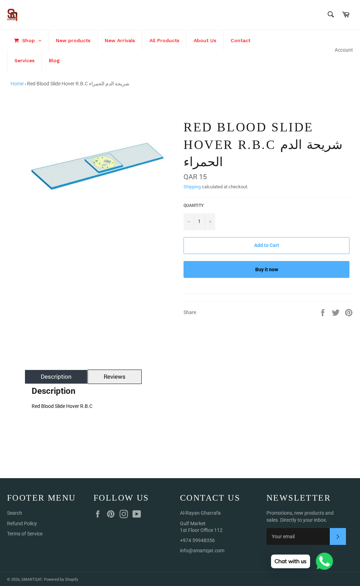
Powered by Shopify (61, 579)
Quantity (194, 205)
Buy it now (266, 269)
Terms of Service (25, 533)
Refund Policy (22, 523)
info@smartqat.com (202, 550)
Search (14, 513)
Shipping (192, 186)
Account (344, 50)
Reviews (115, 376)
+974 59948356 (197, 540)
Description (56, 376)
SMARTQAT (31, 579)
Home (17, 83)
